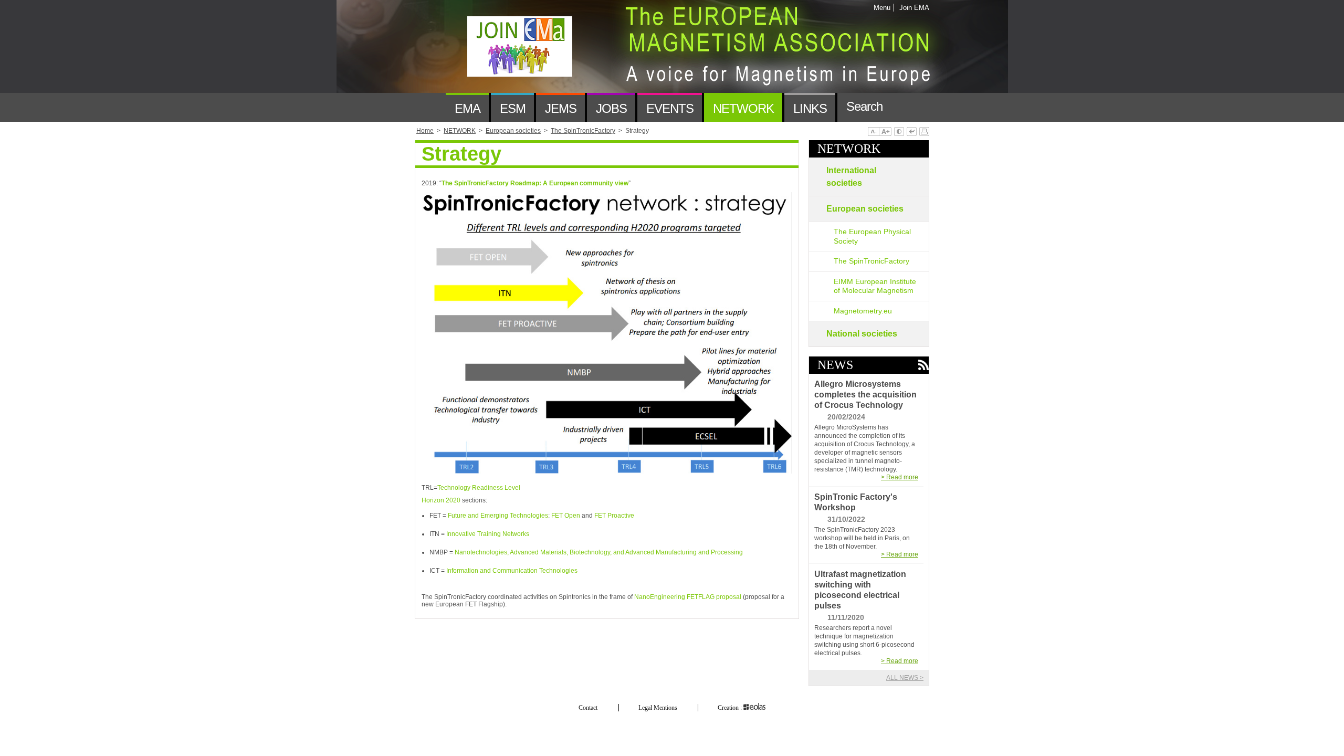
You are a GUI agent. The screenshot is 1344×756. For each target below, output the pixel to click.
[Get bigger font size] (885, 132)
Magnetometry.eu (863, 311)
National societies (861, 333)
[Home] (430, 107)
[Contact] (906, 107)
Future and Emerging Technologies (498, 515)
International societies (851, 176)
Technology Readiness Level (478, 487)
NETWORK (848, 148)
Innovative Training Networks (487, 534)
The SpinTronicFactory (871, 261)
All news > (904, 677)
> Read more (899, 477)
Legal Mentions (657, 707)
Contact (588, 707)
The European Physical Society (872, 236)
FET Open (565, 515)
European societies (865, 208)
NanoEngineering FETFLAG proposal (688, 597)
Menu (882, 8)
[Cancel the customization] (912, 132)
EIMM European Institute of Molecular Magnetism (875, 286)
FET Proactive (614, 515)
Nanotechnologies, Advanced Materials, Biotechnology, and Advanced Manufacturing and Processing (599, 552)
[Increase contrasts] (899, 132)
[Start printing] (924, 132)
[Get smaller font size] (873, 132)
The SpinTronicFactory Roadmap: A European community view (535, 183)
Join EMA (912, 8)
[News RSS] (923, 366)
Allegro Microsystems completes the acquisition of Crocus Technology (865, 395)
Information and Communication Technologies (512, 570)
